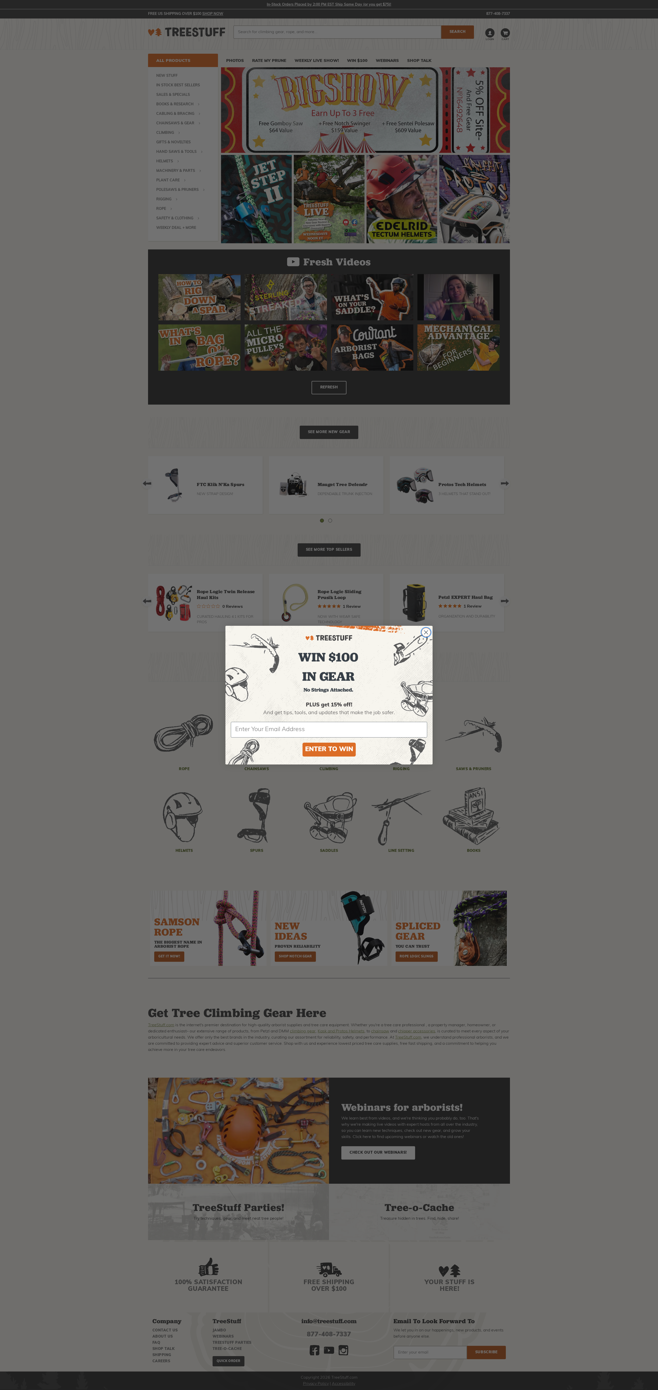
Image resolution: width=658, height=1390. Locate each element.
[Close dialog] (426, 632)
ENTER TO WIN (329, 749)
